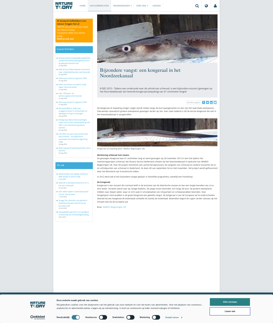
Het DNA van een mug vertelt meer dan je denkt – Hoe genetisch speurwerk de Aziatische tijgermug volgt (73, 138)
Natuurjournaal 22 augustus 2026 (73, 78)
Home (83, 5)
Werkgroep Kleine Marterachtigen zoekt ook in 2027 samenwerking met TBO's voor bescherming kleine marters (74, 123)
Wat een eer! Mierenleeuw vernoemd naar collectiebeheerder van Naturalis (74, 70)
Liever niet (230, 311)
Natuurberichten (99, 5)
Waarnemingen (121, 5)
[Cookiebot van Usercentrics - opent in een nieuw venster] (37, 317)
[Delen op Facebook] (203, 102)
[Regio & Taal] (206, 5)
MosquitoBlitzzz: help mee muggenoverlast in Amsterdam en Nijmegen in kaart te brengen (73, 111)
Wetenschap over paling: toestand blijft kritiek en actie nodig (73, 175)
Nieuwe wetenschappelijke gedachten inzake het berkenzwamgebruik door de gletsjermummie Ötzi (74, 61)
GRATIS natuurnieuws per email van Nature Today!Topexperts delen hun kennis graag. (72, 32)
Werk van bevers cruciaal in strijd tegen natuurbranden (72, 85)
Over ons (141, 5)
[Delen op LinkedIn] (211, 102)
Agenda (157, 5)
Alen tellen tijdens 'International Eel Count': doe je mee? (73, 193)
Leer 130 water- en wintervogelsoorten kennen (70, 94)
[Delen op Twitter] (207, 102)
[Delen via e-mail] (215, 102)
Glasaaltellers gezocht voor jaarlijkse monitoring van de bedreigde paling (74, 213)
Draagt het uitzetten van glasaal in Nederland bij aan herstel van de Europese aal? (73, 203)
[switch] (103, 317)
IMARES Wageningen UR (114, 207)
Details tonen (172, 317)
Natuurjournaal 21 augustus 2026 (73, 102)
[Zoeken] (197, 5)
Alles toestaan (230, 302)
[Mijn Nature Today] (215, 5)
